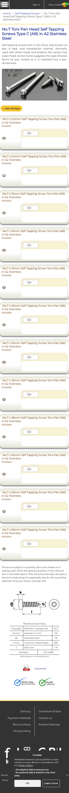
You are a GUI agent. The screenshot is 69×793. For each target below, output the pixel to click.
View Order (54, 4)
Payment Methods (19, 717)
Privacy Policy (22, 730)
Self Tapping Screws (27, 13)
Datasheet (40, 668)
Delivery (25, 711)
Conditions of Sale (50, 711)
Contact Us (45, 717)
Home (7, 13)
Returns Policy (22, 724)
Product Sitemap (49, 724)
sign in (36, 4)
